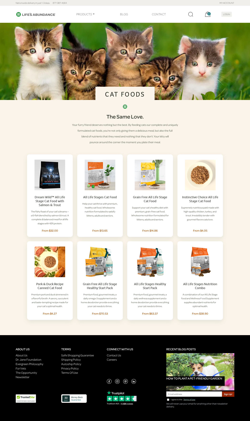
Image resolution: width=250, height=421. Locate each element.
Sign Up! (228, 394)
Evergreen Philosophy (29, 364)
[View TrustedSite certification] (26, 398)
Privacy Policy (70, 368)
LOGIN (226, 14)
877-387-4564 (60, 2)
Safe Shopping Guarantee (77, 355)
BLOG (124, 14)
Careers (112, 359)
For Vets (21, 368)
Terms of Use (189, 399)
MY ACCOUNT (227, 2)
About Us (21, 355)
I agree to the (183, 399)
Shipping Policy (71, 359)
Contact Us (114, 355)
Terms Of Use (69, 373)
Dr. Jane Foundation (28, 359)
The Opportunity (26, 373)
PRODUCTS (84, 14)
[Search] (191, 14)
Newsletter (22, 377)
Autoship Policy (71, 364)
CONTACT (159, 14)
